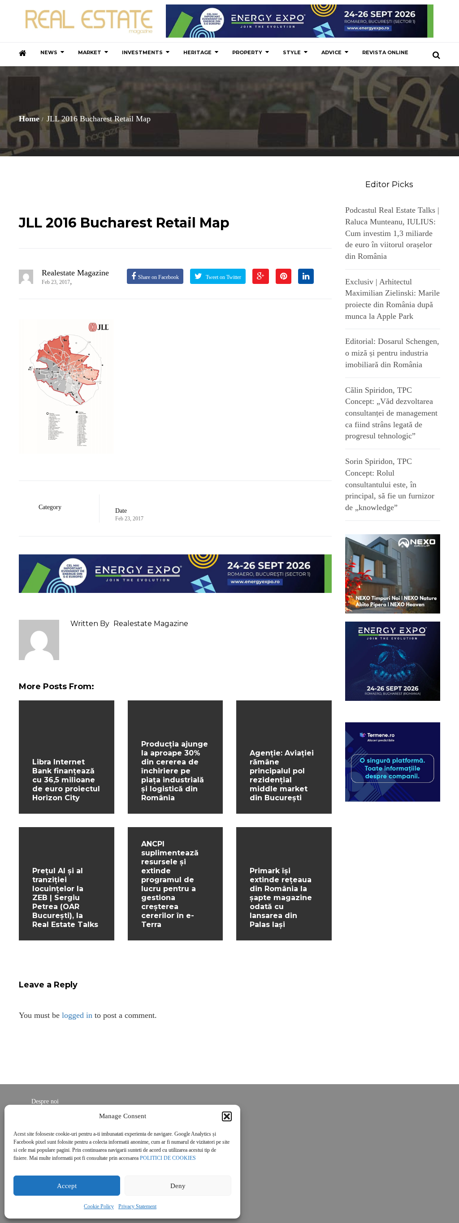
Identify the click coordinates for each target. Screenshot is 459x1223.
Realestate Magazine (75, 272)
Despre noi (45, 1101)
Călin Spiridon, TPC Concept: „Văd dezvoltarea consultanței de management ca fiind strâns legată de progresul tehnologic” (391, 413)
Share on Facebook (158, 277)
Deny (178, 1185)
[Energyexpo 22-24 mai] (393, 660)
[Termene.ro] (393, 760)
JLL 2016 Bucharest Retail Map (124, 223)
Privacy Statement (137, 1206)
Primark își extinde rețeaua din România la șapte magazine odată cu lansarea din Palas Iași (281, 898)
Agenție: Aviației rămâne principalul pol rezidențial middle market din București (282, 775)
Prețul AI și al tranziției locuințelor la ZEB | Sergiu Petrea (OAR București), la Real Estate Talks (65, 898)
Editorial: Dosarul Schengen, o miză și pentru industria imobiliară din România (392, 353)
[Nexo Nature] (393, 572)
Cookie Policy (99, 1206)
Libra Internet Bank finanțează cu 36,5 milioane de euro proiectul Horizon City (66, 780)
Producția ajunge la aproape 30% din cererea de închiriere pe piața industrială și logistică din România (174, 771)
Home (29, 118)
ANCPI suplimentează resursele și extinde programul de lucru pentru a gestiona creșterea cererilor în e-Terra (170, 884)
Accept (67, 1185)
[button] (226, 1116)
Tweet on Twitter (222, 277)
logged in (77, 1015)
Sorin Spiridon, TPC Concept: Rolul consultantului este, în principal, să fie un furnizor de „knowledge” (389, 484)
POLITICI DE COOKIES (168, 1158)
